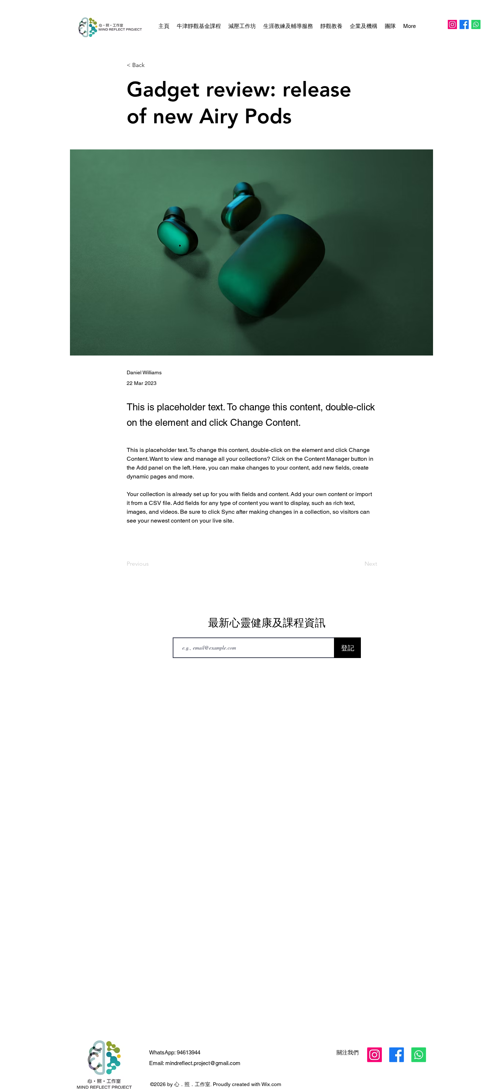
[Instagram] (452, 24)
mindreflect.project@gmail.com (202, 1063)
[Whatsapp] (476, 24)
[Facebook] (464, 24)
